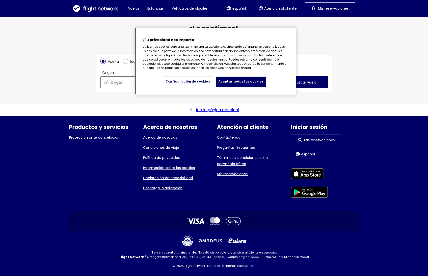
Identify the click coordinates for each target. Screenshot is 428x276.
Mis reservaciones (232, 173)
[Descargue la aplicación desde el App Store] (309, 174)
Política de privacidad (161, 157)
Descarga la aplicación (163, 188)
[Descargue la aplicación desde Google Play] (309, 193)
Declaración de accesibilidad (168, 177)
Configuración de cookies (188, 82)
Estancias (155, 8)
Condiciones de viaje (161, 147)
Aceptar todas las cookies (241, 82)
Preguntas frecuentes (236, 147)
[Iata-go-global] (187, 240)
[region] (215, 61)
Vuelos (133, 8)
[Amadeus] (210, 240)
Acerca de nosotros (160, 137)
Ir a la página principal (217, 110)
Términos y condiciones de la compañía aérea (242, 160)
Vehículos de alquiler (189, 8)
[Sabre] (237, 240)
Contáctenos (228, 137)
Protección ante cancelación (94, 137)
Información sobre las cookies (169, 167)
